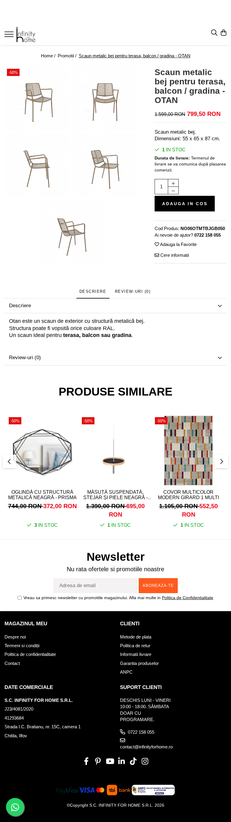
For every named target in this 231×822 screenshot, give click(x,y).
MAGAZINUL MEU (26, 623)
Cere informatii (174, 255)
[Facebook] (86, 761)
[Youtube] (109, 761)
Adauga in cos (185, 203)
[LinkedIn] (121, 761)
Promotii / (68, 55)
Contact (12, 663)
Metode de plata (135, 636)
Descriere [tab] (92, 291)
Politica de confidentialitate (30, 654)
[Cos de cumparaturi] (223, 33)
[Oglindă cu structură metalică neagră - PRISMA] (42, 451)
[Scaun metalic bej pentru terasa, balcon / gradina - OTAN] (38, 98)
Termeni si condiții (22, 645)
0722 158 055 (140, 732)
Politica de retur (135, 645)
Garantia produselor (139, 663)
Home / (49, 55)
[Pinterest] (98, 761)
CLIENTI (130, 623)
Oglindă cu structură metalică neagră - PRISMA (42, 495)
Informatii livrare (135, 654)
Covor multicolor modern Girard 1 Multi (188, 495)
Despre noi (15, 636)
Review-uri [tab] (133, 291)
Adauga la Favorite (178, 244)
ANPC (126, 672)
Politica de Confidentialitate (187, 597)
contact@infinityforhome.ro (146, 746)
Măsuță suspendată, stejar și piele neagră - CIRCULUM (115, 495)
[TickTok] (133, 761)
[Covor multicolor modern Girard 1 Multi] (188, 451)
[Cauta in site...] (214, 33)
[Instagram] (145, 761)
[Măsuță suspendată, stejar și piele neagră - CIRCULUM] (115, 451)
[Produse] (10, 36)
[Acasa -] (41, 34)
